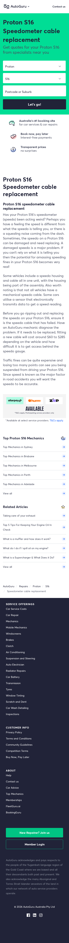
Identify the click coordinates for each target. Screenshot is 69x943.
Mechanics (12, 621)
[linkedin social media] (34, 914)
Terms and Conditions (18, 738)
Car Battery (13, 677)
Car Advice (12, 787)
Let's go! (34, 104)
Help (8, 775)
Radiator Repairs (16, 670)
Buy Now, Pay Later (17, 757)
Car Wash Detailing (17, 708)
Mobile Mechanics (16, 627)
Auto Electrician (15, 664)
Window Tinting (15, 695)
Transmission (13, 683)
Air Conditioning (15, 652)
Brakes (10, 639)
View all (7, 493)
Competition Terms (17, 751)
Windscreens (13, 633)
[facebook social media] (28, 914)
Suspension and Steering (20, 658)
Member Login (35, 844)
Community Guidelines (19, 744)
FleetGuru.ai (13, 806)
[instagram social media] (40, 914)
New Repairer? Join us (34, 832)
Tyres (9, 689)
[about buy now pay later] (34, 406)
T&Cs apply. (56, 420)
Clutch (9, 646)
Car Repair (12, 615)
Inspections (12, 714)
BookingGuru (13, 812)
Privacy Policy (14, 732)
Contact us (12, 781)
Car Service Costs (16, 609)
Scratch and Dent (16, 701)
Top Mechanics (14, 794)
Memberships (14, 800)
